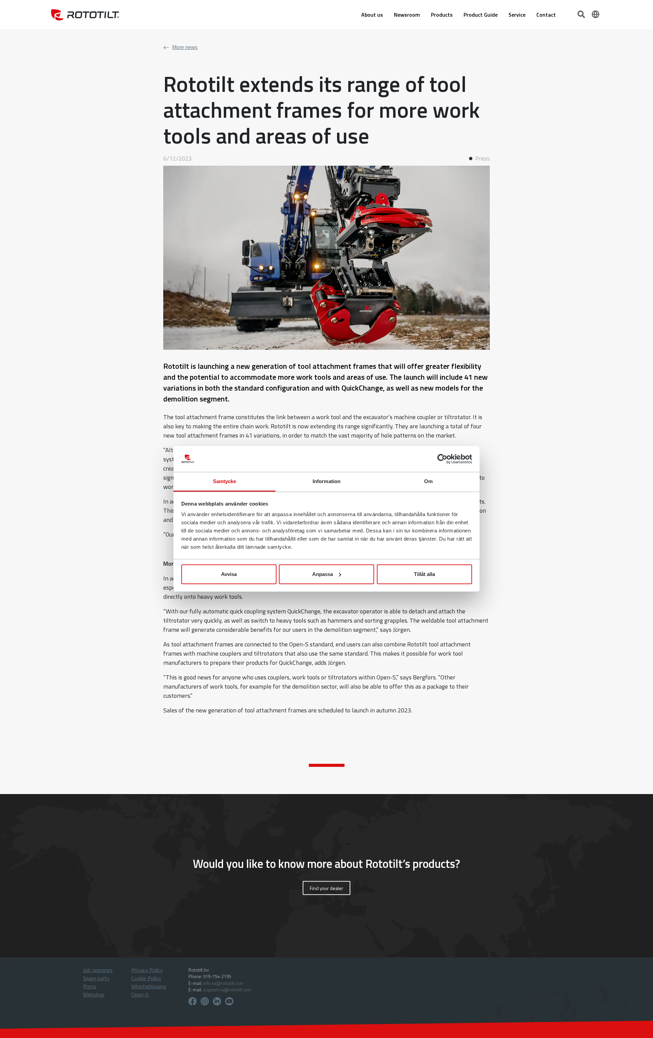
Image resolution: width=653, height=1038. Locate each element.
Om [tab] (428, 481)
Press (89, 986)
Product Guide (481, 15)
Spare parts (96, 978)
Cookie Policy (146, 978)
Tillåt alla (424, 574)
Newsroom (407, 15)
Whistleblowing (148, 986)
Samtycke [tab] (224, 481)
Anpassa (322, 574)
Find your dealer (326, 887)
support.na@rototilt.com (227, 989)
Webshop (93, 994)
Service (516, 15)
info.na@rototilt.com (223, 983)
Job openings (98, 970)
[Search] (582, 14)
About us (372, 15)
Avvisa (229, 574)
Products (442, 15)
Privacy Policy (147, 970)
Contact (546, 15)
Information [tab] (326, 481)
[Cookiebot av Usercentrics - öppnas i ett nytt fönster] (442, 459)
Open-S (140, 994)
